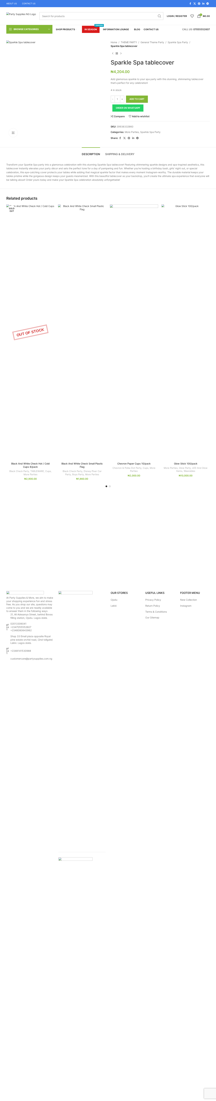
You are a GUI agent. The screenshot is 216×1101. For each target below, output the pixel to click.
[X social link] (194, 3)
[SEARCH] (159, 16)
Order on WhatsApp (128, 107)
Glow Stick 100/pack (185, 463)
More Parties (132, 132)
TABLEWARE (37, 471)
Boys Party (78, 474)
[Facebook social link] (190, 3)
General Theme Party (152, 42)
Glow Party (185, 468)
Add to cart (136, 99)
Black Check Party (19, 471)
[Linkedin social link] (203, 3)
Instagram (185, 605)
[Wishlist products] (192, 16)
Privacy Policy (153, 599)
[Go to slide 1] (106, 486)
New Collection (188, 599)
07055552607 (201, 29)
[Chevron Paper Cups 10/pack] (134, 332)
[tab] (91, 152)
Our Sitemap (152, 617)
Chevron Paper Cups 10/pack (134, 463)
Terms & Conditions (156, 611)
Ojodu (114, 599)
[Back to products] (117, 54)
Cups (48, 471)
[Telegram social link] (207, 3)
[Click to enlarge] (13, 132)
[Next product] (121, 54)
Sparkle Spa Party (178, 42)
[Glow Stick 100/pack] (186, 332)
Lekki (114, 605)
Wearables (189, 471)
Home (114, 42)
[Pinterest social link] (199, 3)
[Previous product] (113, 54)
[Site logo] (21, 15)
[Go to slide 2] (110, 486)
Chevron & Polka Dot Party (127, 468)
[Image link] (25, 593)
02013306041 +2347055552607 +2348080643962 (21, 627)
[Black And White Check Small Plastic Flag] (82, 332)
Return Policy (152, 605)
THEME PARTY (129, 42)
